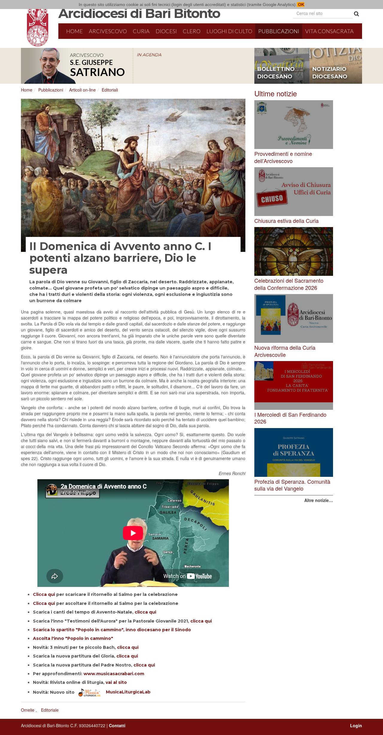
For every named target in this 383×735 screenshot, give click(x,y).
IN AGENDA (149, 54)
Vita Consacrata (329, 31)
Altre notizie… (318, 500)
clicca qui (145, 612)
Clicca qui (44, 594)
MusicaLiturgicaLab (126, 692)
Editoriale (50, 710)
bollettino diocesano (276, 73)
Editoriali (110, 90)
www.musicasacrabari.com (113, 673)
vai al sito (116, 682)
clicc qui (201, 621)
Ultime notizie (275, 93)
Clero (191, 31)
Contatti (117, 725)
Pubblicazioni (278, 31)
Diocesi (166, 31)
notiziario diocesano (329, 73)
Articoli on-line (82, 90)
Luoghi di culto (229, 31)
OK (300, 4)
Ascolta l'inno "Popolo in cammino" (73, 638)
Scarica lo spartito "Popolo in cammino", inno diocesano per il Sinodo (112, 629)
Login (356, 725)
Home (74, 31)
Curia (141, 31)
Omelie (27, 710)
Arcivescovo (108, 31)
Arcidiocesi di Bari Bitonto (139, 13)
